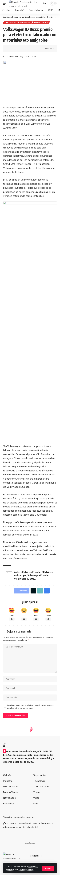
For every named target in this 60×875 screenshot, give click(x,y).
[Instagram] (56, 856)
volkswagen (20, 575)
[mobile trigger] (6, 3)
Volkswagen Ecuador (38, 575)
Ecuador (36, 572)
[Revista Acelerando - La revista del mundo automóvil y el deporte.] (23, 3)
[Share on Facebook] (10, 48)
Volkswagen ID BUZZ (25, 578)
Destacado (10, 23)
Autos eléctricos (22, 572)
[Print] (25, 48)
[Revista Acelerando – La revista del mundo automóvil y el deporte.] (13, 856)
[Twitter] (48, 856)
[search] (39, 3)
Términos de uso (26, 869)
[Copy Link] (20, 48)
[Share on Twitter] (15, 48)
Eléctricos (47, 572)
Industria (25, 23)
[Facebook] (44, 856)
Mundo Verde (41, 23)
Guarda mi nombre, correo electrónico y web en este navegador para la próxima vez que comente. (31, 706)
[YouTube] (52, 856)
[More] (30, 48)
